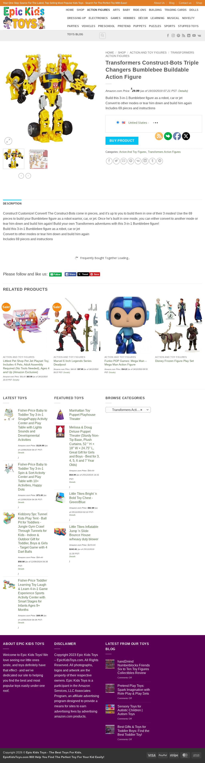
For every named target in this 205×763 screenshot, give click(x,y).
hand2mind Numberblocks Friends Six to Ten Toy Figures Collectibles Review (134, 667)
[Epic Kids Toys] (31, 18)
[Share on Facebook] (109, 161)
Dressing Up (76, 18)
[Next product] (21, 176)
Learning (157, 18)
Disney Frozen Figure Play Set (174, 360)
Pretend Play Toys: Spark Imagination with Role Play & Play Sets (134, 689)
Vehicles (88, 26)
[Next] (92, 97)
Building (155, 9)
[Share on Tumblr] (152, 161)
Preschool (106, 26)
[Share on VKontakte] (138, 161)
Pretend (124, 26)
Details (182, 90)
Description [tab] (12, 203)
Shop (199, 2)
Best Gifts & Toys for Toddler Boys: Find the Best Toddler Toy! (133, 730)
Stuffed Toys (188, 26)
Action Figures (98, 9)
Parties (73, 26)
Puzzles (155, 26)
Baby (126, 9)
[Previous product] (28, 176)
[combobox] (128, 410)
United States (137, 122)
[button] (8, 141)
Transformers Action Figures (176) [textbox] (128, 410)
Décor (143, 18)
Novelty (188, 18)
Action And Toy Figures (148, 52)
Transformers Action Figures (164, 151)
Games (116, 18)
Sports (169, 26)
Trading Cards (176, 9)
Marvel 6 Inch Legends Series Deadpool (72, 362)
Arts (116, 9)
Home (70, 9)
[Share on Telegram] (159, 161)
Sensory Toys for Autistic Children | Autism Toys (130, 710)
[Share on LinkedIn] (145, 161)
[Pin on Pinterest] (131, 161)
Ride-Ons (139, 9)
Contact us (185, 2)
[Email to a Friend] (123, 161)
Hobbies (129, 18)
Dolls (193, 9)
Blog (171, 2)
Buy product (122, 140)
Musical (173, 18)
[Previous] (10, 97)
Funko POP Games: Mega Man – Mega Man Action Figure (126, 362)
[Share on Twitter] (116, 161)
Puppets (139, 26)
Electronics (98, 18)
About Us (159, 2)
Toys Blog (75, 34)
